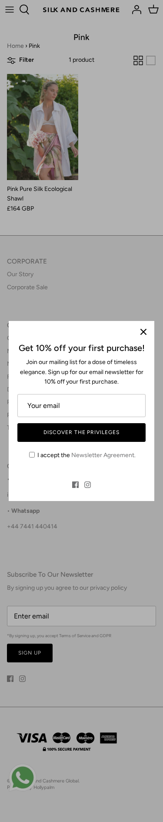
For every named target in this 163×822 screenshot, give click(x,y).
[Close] (143, 331)
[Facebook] (75, 484)
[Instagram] (87, 484)
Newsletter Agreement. (103, 455)
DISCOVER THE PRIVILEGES (81, 432)
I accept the (86, 455)
